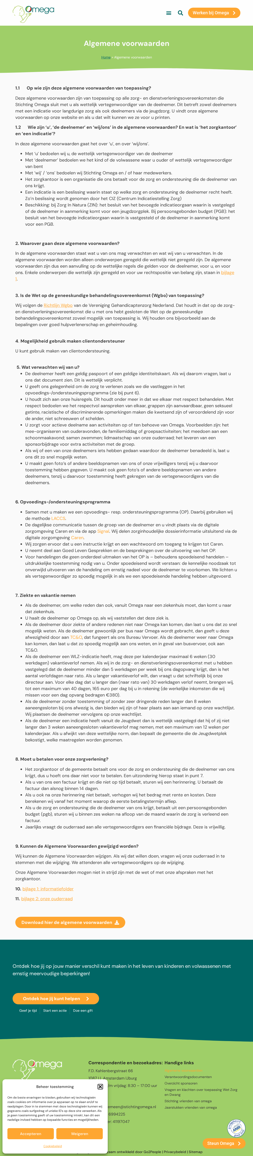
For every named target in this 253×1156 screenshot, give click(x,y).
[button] (100, 1086)
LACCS (58, 518)
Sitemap (196, 1152)
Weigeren (79, 1133)
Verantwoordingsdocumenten (188, 1077)
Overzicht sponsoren (181, 1083)
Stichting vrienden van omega (188, 1101)
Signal (103, 531)
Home (106, 57)
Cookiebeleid (52, 1146)
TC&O (76, 637)
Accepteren (30, 1133)
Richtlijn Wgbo (58, 305)
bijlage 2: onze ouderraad (47, 899)
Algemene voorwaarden (183, 1070)
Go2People (152, 1152)
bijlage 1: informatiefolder (48, 889)
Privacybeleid (175, 1152)
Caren (77, 538)
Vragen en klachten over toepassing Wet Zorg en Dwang (201, 1092)
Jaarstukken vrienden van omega (191, 1107)
